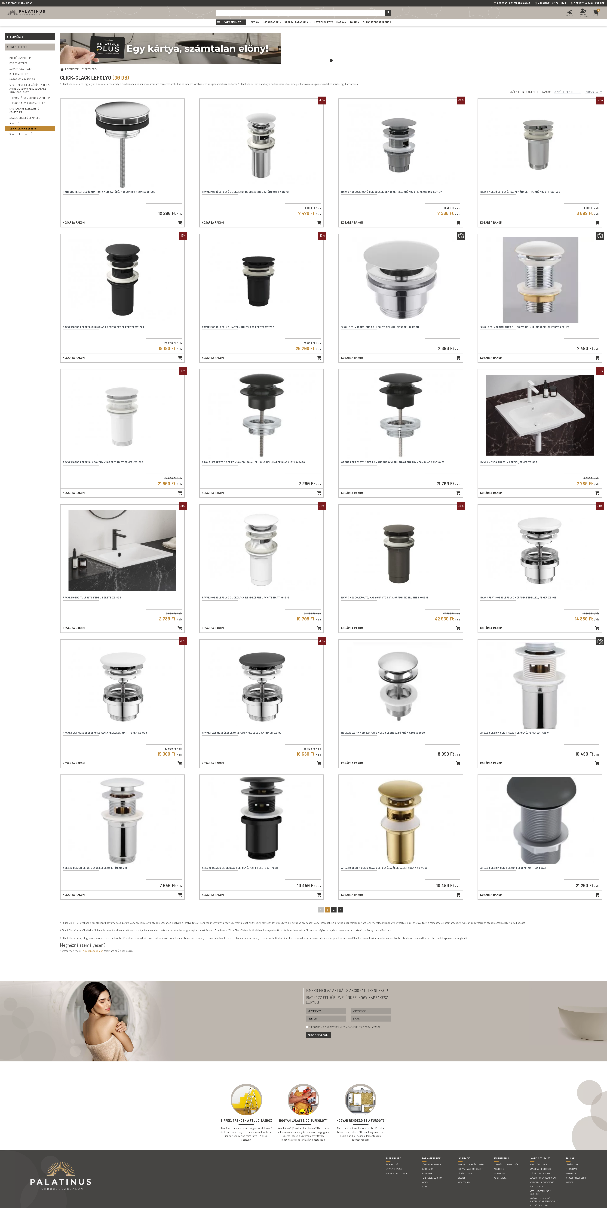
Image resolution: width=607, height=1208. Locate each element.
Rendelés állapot (538, 1164)
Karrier (600, 3)
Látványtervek (465, 1173)
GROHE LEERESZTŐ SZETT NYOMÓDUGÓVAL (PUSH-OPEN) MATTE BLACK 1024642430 (253, 462)
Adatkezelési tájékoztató (542, 1182)
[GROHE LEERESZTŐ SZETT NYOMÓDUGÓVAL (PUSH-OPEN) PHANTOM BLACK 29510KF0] (401, 415)
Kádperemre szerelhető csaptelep (24, 110)
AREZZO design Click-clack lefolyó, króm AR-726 (95, 867)
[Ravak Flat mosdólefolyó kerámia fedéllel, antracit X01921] (261, 685)
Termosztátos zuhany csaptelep (29, 97)
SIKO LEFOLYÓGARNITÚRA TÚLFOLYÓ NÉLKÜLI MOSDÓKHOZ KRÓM (380, 327)
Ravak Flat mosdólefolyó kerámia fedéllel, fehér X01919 (518, 597)
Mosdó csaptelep (20, 58)
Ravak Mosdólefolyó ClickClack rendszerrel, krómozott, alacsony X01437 (391, 191)
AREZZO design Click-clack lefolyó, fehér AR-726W (514, 732)
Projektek (499, 1169)
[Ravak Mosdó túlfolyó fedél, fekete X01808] (122, 550)
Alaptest (15, 123)
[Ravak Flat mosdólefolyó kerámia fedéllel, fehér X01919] (540, 550)
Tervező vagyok (583, 3)
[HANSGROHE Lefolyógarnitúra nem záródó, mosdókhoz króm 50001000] (122, 144)
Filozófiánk (571, 1169)
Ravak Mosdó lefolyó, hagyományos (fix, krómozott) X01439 (520, 191)
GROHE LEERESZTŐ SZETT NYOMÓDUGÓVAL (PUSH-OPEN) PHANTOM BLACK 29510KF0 (393, 462)
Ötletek (461, 1178)
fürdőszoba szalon (93, 950)
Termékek (16, 36)
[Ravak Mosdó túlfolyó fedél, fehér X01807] (540, 415)
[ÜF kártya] (170, 48)
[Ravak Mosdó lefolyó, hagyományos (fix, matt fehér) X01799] (122, 415)
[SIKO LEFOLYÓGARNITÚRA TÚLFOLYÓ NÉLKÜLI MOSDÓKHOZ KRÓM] (401, 280)
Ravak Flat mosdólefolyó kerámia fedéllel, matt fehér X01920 (105, 732)
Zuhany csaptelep (20, 68)
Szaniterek (427, 1173)
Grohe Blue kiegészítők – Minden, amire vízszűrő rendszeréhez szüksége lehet (29, 88)
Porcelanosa (500, 1178)
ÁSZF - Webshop (537, 1187)
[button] (331, 60)
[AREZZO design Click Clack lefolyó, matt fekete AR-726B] (261, 820)
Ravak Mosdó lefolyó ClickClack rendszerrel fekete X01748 (103, 327)
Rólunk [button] (354, 22)
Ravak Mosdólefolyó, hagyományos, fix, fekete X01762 (238, 327)
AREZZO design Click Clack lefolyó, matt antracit (514, 867)
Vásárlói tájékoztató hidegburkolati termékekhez (544, 1199)
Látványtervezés (394, 1169)
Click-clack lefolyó (23, 128)
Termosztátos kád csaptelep (27, 103)
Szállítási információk (541, 1169)
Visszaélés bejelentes (541, 1206)
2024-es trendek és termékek (472, 1164)
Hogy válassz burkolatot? (471, 1169)
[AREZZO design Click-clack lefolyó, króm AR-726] (122, 820)
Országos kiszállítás (19, 3)
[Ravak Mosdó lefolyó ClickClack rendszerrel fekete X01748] (122, 280)
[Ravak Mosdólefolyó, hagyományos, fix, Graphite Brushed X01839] (401, 550)
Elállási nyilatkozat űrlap (543, 1178)
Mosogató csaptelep (22, 79)
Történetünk (572, 1164)
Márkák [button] (341, 22)
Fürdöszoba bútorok (432, 1178)
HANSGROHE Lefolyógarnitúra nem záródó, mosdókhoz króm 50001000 (109, 191)
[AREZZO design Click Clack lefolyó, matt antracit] (540, 820)
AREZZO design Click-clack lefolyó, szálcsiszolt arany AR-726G (384, 867)
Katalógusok (464, 1182)
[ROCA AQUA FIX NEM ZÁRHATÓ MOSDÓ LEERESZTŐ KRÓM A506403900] (401, 685)
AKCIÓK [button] (255, 22)
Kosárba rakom (74, 222)
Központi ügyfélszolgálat (514, 3)
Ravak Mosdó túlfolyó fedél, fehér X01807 (508, 462)
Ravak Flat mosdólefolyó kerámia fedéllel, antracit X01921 (242, 732)
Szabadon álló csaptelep (25, 117)
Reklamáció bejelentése (398, 1173)
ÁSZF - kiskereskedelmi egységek (541, 1192)
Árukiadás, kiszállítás (552, 3)
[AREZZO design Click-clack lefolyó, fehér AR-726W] (540, 685)
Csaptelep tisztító (20, 133)
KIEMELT (533, 91)
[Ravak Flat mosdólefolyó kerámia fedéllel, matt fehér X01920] (122, 685)
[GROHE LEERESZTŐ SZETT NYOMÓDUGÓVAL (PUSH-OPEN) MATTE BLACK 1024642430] (261, 415)
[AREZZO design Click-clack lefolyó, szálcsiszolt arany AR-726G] (401, 820)
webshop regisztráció (583, 15)
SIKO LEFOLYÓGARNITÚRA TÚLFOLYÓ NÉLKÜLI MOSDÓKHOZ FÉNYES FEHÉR (525, 327)
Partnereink (572, 1173)
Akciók (425, 1182)
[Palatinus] (62, 69)
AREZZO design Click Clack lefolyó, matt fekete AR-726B (240, 867)
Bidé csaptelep (18, 74)
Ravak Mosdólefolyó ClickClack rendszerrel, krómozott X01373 (245, 191)
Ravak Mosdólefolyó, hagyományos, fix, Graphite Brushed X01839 (385, 597)
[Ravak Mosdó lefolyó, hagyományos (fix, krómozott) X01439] (540, 144)
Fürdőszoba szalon (431, 1164)
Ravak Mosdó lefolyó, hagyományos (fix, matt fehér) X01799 (103, 462)
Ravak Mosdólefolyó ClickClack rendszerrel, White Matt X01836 (245, 597)
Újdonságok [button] (271, 22)
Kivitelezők (499, 1173)
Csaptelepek (19, 47)
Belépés (569, 16)
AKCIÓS (547, 91)
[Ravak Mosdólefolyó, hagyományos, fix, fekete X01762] (261, 280)
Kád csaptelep (18, 63)
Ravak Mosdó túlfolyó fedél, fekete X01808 (92, 597)
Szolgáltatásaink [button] (296, 22)
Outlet (425, 1187)
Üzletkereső (392, 1164)
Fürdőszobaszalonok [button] (376, 22)
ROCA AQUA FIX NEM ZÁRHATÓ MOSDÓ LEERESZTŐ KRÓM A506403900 (383, 732)
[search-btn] (388, 13)
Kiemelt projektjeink (576, 1178)
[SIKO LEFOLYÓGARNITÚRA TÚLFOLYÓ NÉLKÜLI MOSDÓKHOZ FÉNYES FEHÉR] (540, 280)
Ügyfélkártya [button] (323, 22)
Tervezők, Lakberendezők (506, 1164)
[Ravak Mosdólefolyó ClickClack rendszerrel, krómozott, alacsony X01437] (401, 144)
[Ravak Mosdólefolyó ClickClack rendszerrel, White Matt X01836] (261, 550)
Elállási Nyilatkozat (540, 1173)
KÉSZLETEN (517, 91)
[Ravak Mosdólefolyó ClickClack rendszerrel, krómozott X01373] (261, 144)
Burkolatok (427, 1169)
